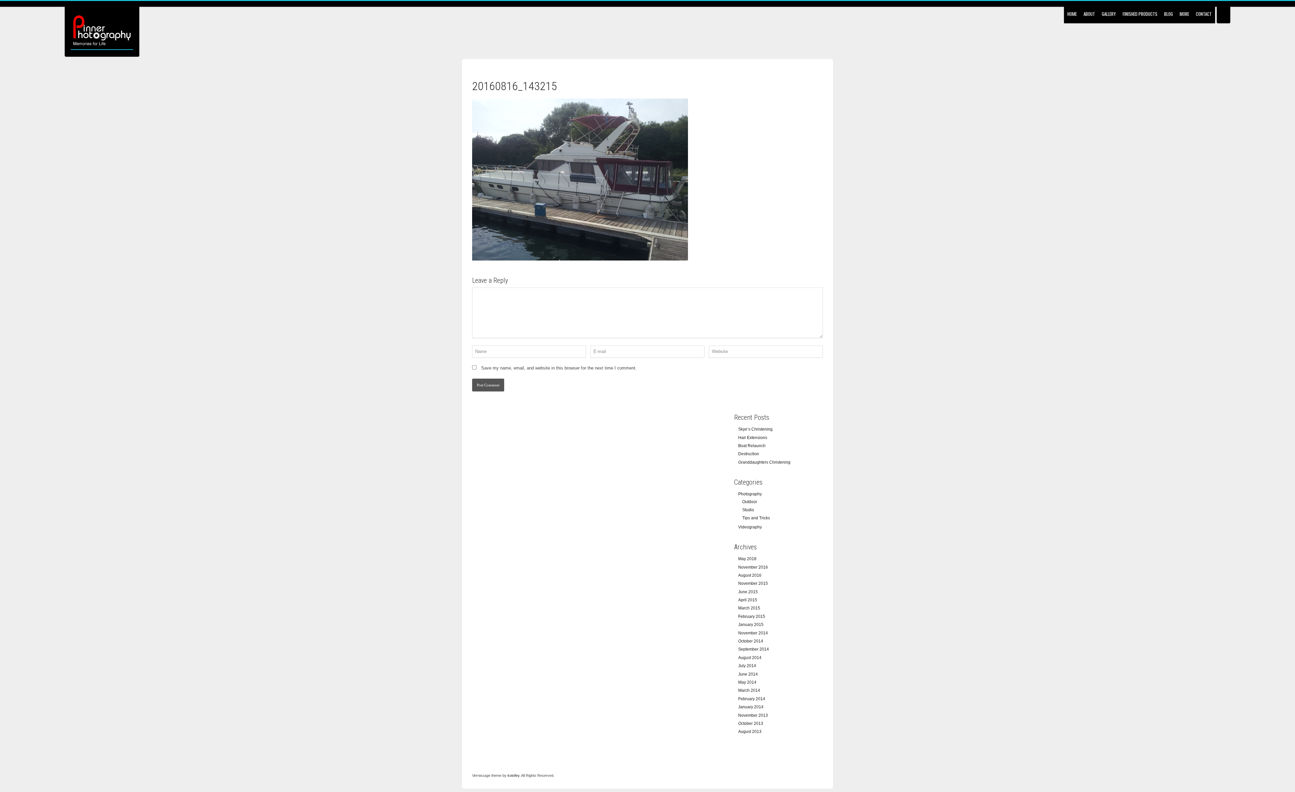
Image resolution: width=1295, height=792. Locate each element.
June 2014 (748, 674)
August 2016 (749, 575)
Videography (750, 527)
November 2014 (753, 633)
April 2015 (747, 600)
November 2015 (753, 583)
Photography (750, 494)
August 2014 (749, 657)
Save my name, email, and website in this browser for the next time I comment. (559, 368)
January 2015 (751, 624)
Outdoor (749, 501)
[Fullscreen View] (1223, 11)
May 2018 (747, 558)
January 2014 (751, 707)
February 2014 (751, 699)
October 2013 (750, 723)
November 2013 (753, 715)
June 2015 (748, 592)
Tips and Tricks (756, 518)
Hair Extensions (752, 437)
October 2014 (750, 641)
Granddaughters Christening (764, 462)
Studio (748, 510)
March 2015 (749, 608)
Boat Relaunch (752, 445)
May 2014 (747, 682)
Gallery (1109, 13)
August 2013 (749, 731)
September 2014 (753, 649)
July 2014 (747, 665)
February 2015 (751, 616)
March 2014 (749, 690)
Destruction (748, 454)
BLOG (1168, 13)
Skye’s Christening (755, 429)
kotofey (513, 775)
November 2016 (753, 567)
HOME (1072, 13)
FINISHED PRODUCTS (1140, 13)
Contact (1204, 13)
